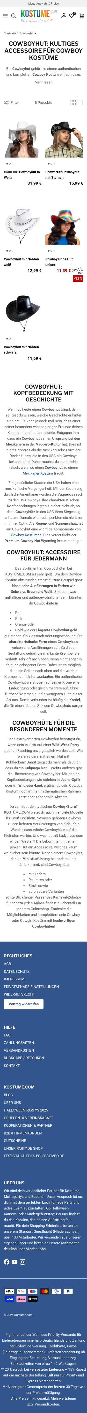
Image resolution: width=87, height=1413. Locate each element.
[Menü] (5, 15)
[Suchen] (16, 15)
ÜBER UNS (12, 1103)
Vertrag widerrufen (24, 1004)
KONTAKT (12, 1066)
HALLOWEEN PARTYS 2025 (26, 1110)
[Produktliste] (80, 103)
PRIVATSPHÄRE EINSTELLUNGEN (31, 987)
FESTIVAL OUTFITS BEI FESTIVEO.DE (34, 1156)
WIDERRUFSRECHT (19, 994)
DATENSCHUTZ (16, 971)
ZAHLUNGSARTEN (19, 1043)
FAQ (7, 1035)
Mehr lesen (43, 82)
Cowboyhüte (28, 33)
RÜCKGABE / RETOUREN (24, 1058)
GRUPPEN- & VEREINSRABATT (28, 1118)
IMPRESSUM (14, 979)
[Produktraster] (73, 103)
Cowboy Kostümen (26, 535)
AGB (7, 964)
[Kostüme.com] (39, 16)
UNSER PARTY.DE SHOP (23, 1148)
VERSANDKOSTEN (19, 1050)
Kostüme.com (23, 1315)
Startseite (10, 33)
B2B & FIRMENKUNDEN (23, 1133)
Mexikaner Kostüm (38, 473)
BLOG (8, 1095)
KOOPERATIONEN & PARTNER (28, 1125)
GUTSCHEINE (15, 1141)
